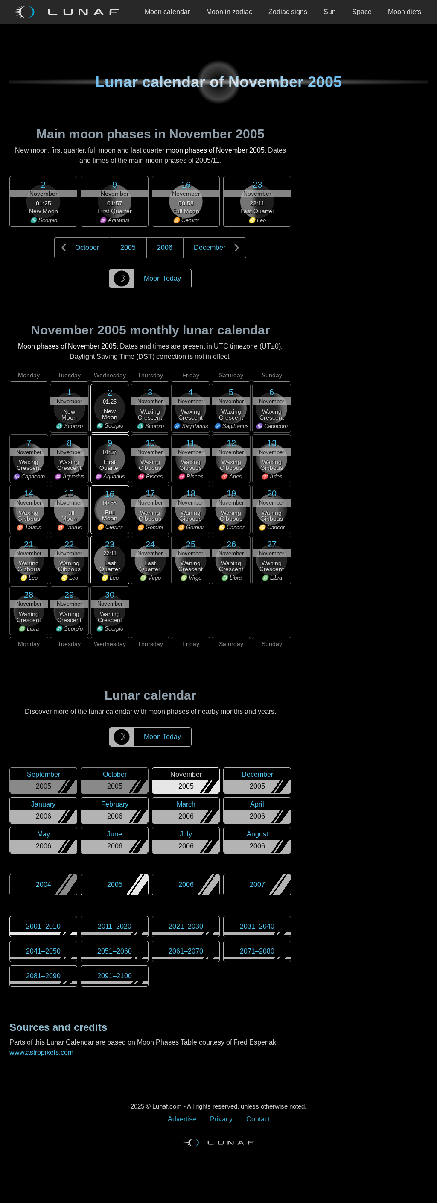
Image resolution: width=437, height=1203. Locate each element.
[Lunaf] (67, 12)
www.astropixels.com (41, 1052)
